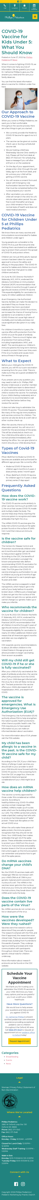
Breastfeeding (12, 1057)
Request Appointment (19, 1041)
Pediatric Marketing (10, 1195)
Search (32, 1195)
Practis (25, 1195)
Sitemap (5, 1087)
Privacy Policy (16, 1087)
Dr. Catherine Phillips (15, 1017)
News (14, 60)
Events (9, 1060)
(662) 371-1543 (14, 1130)
